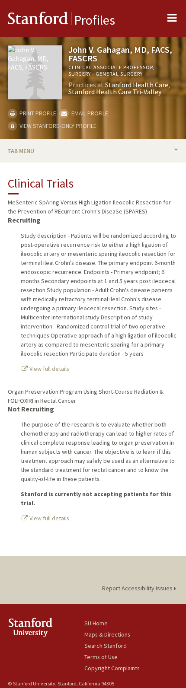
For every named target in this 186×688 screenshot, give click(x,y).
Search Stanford (105, 646)
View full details (48, 369)
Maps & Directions (107, 634)
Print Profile (37, 113)
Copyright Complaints (112, 668)
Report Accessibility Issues (138, 588)
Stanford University (46, 627)
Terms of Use (101, 657)
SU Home (96, 623)
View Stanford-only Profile (57, 126)
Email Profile (89, 113)
